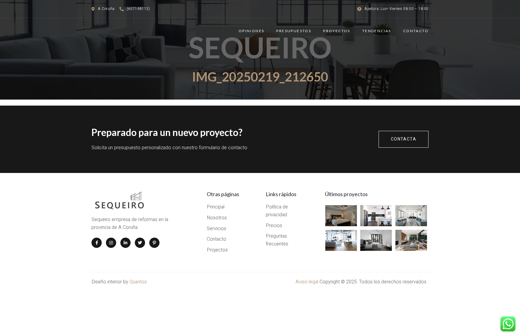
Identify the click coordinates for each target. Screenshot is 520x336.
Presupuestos (293, 31)
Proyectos (336, 31)
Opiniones (252, 31)
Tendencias (376, 31)
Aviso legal (308, 281)
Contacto (416, 31)
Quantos (138, 281)
